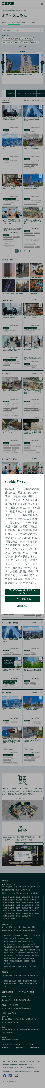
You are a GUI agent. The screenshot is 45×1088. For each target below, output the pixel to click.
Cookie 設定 (22, 605)
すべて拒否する (22, 598)
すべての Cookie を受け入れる (22, 592)
